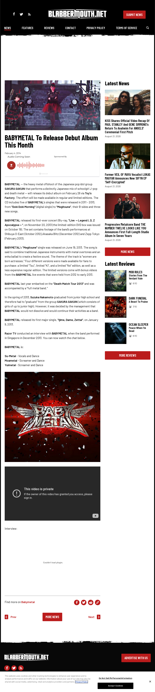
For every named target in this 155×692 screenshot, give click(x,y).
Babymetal (28, 602)
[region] (77, 682)
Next (91, 617)
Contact (70, 28)
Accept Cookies (115, 685)
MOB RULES (135, 272)
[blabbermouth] (77, 17)
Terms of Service (126, 28)
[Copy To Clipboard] (97, 602)
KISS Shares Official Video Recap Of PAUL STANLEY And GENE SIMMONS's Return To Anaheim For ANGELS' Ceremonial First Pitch (127, 126)
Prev (13, 617)
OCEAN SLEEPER (138, 324)
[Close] (150, 681)
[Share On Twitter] (83, 602)
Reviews (49, 28)
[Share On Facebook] (76, 602)
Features (27, 28)
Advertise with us (136, 658)
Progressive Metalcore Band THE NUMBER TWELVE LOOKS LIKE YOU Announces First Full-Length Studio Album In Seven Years (127, 230)
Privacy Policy (96, 28)
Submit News (134, 15)
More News (52, 617)
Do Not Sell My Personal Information (115, 678)
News (7, 28)
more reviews (127, 355)
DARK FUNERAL (138, 298)
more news (127, 252)
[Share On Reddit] (90, 602)
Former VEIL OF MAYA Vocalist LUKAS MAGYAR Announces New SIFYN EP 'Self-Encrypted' (127, 178)
